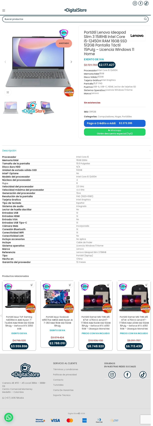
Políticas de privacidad (65, 374)
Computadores (106, 116)
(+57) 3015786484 (14, 397)
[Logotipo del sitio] (75, 10)
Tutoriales (58, 384)
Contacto (58, 379)
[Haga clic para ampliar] (7, 92)
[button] (5, 62)
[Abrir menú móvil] (4, 10)
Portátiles (127, 116)
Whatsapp (115, 132)
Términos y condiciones (65, 369)
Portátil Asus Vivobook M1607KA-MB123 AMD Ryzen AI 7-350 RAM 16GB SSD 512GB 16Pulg (57, 321)
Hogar (118, 116)
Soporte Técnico (62, 395)
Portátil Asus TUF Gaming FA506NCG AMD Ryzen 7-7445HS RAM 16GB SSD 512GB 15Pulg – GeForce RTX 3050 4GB (19, 322)
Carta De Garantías (63, 390)
